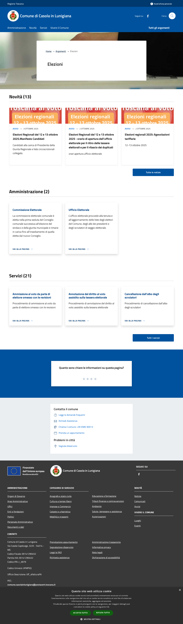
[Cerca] (172, 15)
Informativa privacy (101, 547)
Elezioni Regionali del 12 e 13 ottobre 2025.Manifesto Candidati (35, 136)
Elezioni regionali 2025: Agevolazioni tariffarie (147, 136)
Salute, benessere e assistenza (107, 511)
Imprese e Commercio (60, 506)
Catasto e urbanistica (60, 511)
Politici (10, 516)
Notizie (137, 496)
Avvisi (15, 128)
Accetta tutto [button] (80, 613)
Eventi (137, 525)
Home (48, 51)
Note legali (97, 552)
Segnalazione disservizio (61, 547)
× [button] (180, 590)
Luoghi (137, 520)
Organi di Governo (16, 496)
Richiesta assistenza (59, 557)
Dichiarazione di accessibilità (106, 557)
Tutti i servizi (153, 338)
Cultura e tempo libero (60, 501)
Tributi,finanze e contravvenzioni (108, 501)
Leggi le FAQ (56, 552)
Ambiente (97, 506)
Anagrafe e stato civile (60, 496)
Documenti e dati (15, 527)
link (107, 607)
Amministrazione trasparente (106, 542)
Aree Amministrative (17, 501)
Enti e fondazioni (15, 511)
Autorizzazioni (99, 516)
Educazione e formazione (104, 496)
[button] (91, 619)
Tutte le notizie (153, 172)
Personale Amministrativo (20, 522)
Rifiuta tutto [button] (103, 612)
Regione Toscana (15, 3)
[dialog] (91, 605)
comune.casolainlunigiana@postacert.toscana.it (31, 584)
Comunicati (139, 501)
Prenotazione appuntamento (63, 542)
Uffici (9, 506)
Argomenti (61, 51)
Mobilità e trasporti (59, 516)
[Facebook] (147, 16)
